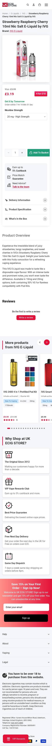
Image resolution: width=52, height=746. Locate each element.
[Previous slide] (40, 342)
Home (5, 13)
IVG (23, 13)
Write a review (26, 317)
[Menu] (46, 5)
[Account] (33, 5)
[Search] (28, 5)
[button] (8, 428)
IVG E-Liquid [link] (16, 31)
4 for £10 (41, 93)
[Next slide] (47, 342)
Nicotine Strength (14, 110)
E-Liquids (15, 13)
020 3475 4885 (17, 723)
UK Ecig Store (29, 736)
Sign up (26, 618)
